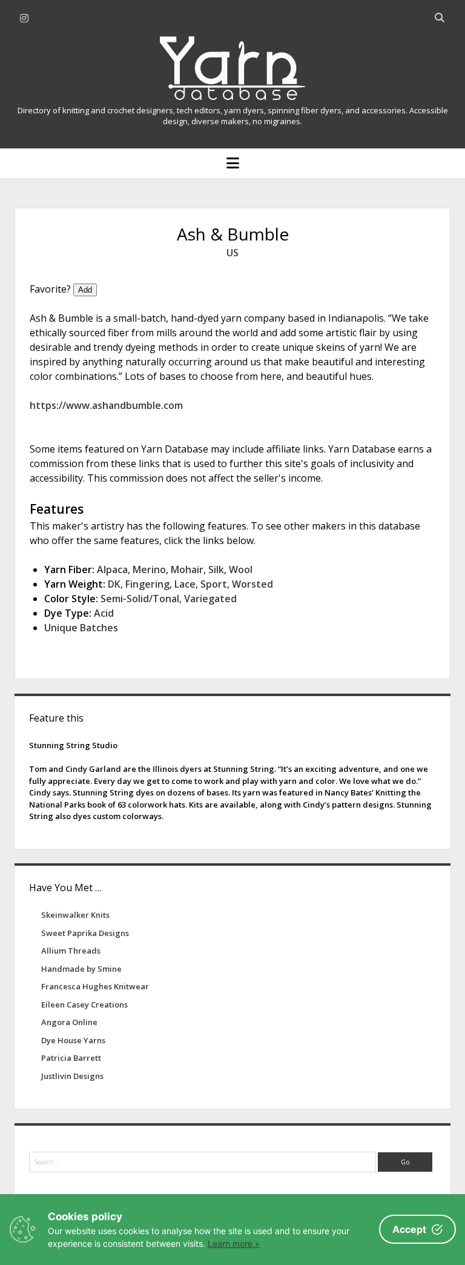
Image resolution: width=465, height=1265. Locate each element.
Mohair (187, 569)
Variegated (210, 598)
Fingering (147, 584)
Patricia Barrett (71, 1057)
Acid (104, 613)
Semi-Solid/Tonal (140, 598)
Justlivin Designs (72, 1076)
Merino (149, 569)
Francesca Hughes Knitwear (95, 986)
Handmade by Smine (81, 968)
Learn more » (234, 1243)
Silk (216, 569)
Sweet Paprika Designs (85, 933)
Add (85, 289)
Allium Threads (71, 950)
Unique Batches (81, 627)
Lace (185, 584)
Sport (213, 584)
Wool (240, 569)
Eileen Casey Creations (84, 1004)
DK (114, 584)
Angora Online (69, 1022)
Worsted (252, 584)
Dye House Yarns (73, 1040)
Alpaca (112, 569)
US (232, 252)
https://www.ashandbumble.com (106, 405)
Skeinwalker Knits (75, 914)
